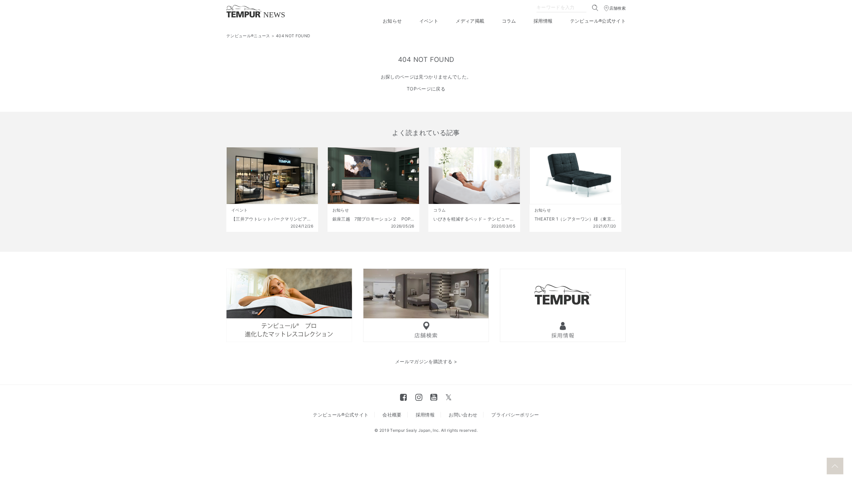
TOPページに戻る (426, 88)
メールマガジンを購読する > (426, 361)
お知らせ (392, 21)
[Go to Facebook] (403, 397)
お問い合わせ (463, 414)
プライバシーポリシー (515, 414)
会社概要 (391, 414)
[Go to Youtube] (433, 397)
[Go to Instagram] (418, 397)
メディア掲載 (470, 21)
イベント (428, 21)
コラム (509, 21)
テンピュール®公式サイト (598, 21)
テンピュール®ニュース (248, 35)
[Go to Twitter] (448, 397)
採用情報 (542, 21)
